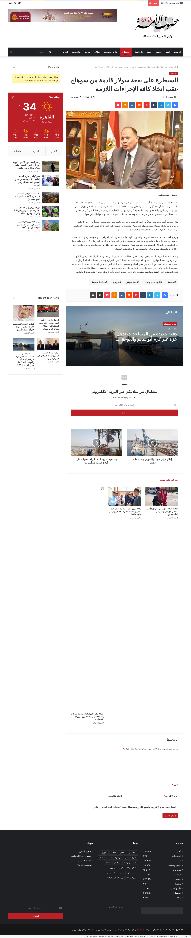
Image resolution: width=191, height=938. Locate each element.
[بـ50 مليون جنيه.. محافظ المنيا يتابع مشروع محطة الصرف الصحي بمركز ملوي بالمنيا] (124, 496)
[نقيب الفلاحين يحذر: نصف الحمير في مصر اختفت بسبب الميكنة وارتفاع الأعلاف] (50, 225)
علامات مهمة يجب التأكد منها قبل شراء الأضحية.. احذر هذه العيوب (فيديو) (27, 196)
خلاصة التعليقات (84, 860)
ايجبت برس (76, 929)
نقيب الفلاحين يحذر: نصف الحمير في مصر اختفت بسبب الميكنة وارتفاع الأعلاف (27, 224)
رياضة (149, 52)
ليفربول (112, 867)
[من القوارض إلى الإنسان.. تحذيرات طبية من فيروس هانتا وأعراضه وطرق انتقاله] (50, 211)
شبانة (108, 862)
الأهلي (122, 852)
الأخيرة (36, 151)
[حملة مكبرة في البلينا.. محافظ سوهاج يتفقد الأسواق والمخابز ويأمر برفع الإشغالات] (87, 599)
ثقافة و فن (76, 52)
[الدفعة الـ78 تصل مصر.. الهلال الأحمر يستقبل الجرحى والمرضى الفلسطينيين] (161, 496)
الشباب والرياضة (130, 862)
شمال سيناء (131, 867)
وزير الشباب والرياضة (115, 878)
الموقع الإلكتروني (115, 796)
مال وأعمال (138, 52)
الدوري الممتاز (131, 857)
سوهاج (116, 281)
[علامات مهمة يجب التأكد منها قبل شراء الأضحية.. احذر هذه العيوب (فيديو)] (50, 197)
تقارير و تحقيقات (111, 52)
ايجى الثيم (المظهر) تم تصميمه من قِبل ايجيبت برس (117, 929)
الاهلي (113, 852)
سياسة (87, 52)
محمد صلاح (132, 873)
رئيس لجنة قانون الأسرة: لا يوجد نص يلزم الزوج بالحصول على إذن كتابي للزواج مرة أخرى (26, 165)
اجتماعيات (176, 856)
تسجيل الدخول (85, 851)
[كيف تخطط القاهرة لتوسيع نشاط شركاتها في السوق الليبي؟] (48, 344)
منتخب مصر (111, 873)
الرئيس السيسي (115, 857)
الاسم (175, 785)
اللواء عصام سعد (152, 281)
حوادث (159, 52)
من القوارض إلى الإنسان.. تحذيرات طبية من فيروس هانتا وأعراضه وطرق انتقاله (27, 210)
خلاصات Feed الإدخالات (81, 856)
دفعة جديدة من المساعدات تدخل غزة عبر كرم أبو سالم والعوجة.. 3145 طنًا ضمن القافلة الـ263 (146, 339)
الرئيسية (177, 52)
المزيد (65, 52)
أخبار (168, 52)
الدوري (104, 852)
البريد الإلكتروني (171, 796)
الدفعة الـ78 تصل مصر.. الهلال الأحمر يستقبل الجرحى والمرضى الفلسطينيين (162, 511)
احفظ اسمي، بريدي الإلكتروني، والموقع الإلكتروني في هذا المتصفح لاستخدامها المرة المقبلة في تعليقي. (134, 807)
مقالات (97, 52)
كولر (121, 867)
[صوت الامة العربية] (157, 27)
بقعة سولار (132, 281)
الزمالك (102, 857)
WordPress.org (84, 865)
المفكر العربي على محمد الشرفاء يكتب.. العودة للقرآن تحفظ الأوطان (23, 327)
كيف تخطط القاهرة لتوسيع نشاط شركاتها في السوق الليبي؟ (48, 355)
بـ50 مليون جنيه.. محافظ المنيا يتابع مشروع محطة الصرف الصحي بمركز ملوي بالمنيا (125, 511)
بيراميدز (117, 862)
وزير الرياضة (131, 878)
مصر (122, 873)
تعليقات (17, 151)
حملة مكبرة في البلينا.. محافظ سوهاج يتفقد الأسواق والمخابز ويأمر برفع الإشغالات (87, 716)
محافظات (126, 52)
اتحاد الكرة (132, 852)
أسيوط (171, 281)
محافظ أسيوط (99, 281)
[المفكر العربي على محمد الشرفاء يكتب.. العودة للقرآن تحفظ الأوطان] (23, 313)
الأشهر (54, 151)
